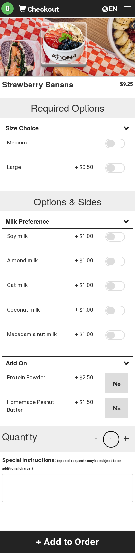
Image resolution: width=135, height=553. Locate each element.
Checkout (42, 9)
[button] (116, 143)
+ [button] (126, 438)
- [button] (96, 438)
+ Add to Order (67, 541)
